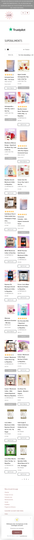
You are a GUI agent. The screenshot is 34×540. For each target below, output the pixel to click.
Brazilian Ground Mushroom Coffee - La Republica (10, 182)
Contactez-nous (8, 497)
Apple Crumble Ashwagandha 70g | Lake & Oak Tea (23, 77)
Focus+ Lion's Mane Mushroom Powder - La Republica (23, 287)
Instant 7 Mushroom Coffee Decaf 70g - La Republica (10, 359)
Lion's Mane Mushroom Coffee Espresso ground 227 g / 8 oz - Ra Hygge (10, 427)
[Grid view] (5, 49)
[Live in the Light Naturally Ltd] (9, 15)
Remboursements (9, 499)
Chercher (7, 492)
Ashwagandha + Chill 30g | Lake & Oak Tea (9, 109)
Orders (6, 514)
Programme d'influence (10, 507)
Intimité (6, 502)
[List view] (8, 49)
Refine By (10, 55)
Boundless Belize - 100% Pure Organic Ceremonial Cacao (23, 150)
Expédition (7, 504)
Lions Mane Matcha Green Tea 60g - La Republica (10, 461)
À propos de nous (9, 494)
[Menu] (23, 13)
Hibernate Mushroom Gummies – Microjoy (10, 320)
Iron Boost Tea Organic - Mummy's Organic (23, 391)
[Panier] (27, 13)
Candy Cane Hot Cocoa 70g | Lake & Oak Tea (23, 182)
